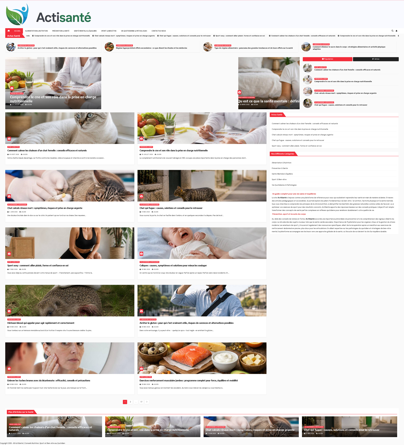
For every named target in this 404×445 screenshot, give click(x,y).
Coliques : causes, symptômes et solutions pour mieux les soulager (173, 265)
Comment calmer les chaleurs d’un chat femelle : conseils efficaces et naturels (347, 70)
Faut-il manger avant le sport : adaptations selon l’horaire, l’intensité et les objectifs (348, 48)
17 (141, 402)
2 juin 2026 (13, 212)
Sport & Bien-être (108, 31)
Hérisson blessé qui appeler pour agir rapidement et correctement (40, 322)
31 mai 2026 (146, 212)
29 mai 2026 (146, 327)
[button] (392, 31)
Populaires (328, 59)
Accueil (17, 31)
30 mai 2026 (146, 269)
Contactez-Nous (159, 31)
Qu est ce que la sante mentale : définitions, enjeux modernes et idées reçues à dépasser (185, 101)
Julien (29, 104)
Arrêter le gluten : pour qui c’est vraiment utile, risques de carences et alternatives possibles (186, 322)
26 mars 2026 (121, 104)
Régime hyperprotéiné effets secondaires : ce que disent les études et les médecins (53, 48)
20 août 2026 (14, 154)
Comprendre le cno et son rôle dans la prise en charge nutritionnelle (53, 99)
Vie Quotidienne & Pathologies (134, 31)
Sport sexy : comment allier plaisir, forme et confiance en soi (37, 265)
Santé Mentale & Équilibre (85, 31)
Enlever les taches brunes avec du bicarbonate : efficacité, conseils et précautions (48, 380)
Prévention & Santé (60, 31)
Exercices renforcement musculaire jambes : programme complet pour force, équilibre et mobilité (189, 380)
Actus (376, 59)
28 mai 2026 (146, 384)
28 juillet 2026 (18, 104)
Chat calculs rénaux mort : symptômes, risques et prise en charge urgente (345, 93)
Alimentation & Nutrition (36, 31)
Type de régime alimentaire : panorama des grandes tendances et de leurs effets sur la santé (155, 48)
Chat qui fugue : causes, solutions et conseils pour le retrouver (340, 105)
